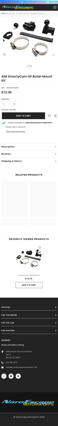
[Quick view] (40, 252)
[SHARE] (55, 116)
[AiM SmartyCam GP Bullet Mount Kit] (29, 258)
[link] (49, 115)
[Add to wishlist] (40, 248)
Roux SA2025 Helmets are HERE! (34, 2)
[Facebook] (3, 376)
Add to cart (22, 115)
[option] (29, 38)
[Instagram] (11, 376)
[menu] (55, 7)
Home (3, 13)
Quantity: (5, 99)
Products (12, 13)
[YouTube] (18, 376)
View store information (15, 131)
